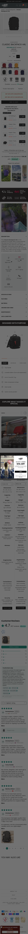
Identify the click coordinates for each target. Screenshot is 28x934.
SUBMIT (20, 471)
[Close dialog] (26, 456)
